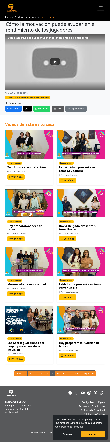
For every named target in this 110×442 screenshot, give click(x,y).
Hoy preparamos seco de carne (24, 227)
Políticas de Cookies (94, 414)
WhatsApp (43, 108)
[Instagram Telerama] (89, 392)
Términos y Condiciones (92, 406)
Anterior (20, 373)
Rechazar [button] (67, 434)
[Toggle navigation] (101, 8)
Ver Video (17, 176)
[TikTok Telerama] (76, 392)
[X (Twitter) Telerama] (95, 392)
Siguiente (88, 373)
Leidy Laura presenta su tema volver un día (80, 286)
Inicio (8, 17)
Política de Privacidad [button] (72, 427)
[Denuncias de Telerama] (101, 392)
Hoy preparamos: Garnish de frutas (79, 344)
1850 (76, 373)
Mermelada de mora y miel (26, 284)
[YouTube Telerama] (83, 392)
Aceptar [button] (93, 434)
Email (59, 108)
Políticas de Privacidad (93, 410)
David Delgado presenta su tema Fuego (78, 227)
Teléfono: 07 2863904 (16, 409)
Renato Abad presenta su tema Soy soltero (77, 169)
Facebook (15, 108)
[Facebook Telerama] (70, 392)
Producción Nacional (25, 17)
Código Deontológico (93, 402)
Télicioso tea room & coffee (26, 167)
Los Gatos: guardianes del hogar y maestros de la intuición (25, 346)
